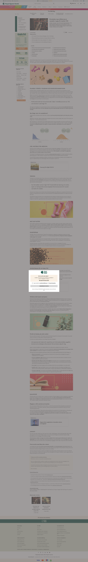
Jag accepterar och (45, 283)
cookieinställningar (43, 283)
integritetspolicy (52, 283)
